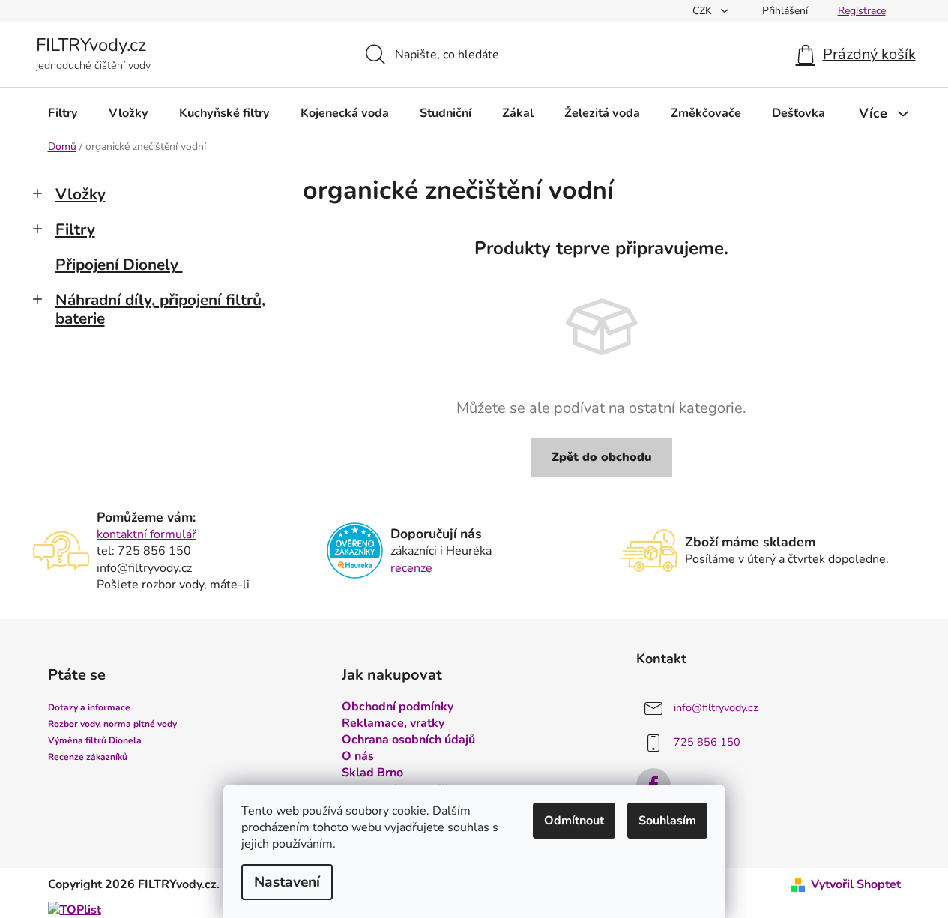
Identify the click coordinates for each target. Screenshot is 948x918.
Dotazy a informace (89, 707)
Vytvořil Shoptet (856, 884)
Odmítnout (574, 820)
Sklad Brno (372, 772)
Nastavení (287, 882)
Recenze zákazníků (87, 757)
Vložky (80, 194)
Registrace (862, 11)
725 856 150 (707, 741)
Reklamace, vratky (393, 723)
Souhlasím (667, 820)
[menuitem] (63, 113)
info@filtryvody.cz (716, 707)
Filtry (75, 229)
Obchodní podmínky (397, 706)
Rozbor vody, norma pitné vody (112, 724)
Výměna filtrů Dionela (95, 740)
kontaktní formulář (146, 534)
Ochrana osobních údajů (408, 739)
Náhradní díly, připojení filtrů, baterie (160, 309)
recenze (411, 568)
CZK (703, 11)
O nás (358, 756)
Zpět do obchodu (602, 457)
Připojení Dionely (116, 264)
